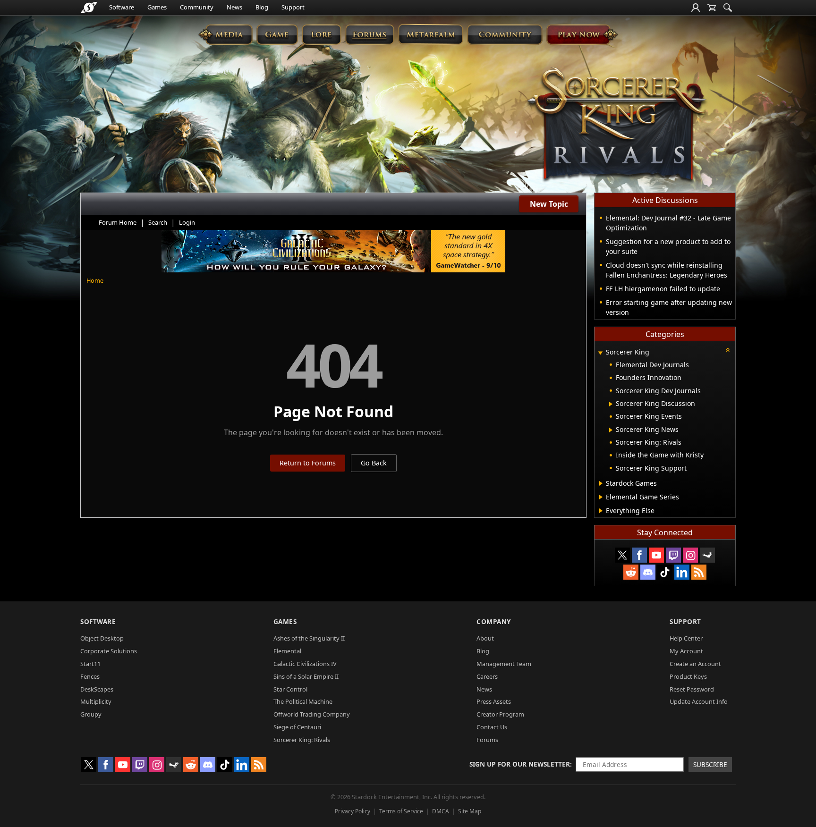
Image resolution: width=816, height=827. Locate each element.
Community (196, 7)
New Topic (549, 204)
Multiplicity (95, 701)
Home (94, 280)
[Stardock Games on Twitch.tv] (673, 555)
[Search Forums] (728, 7)
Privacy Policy (352, 811)
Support (293, 7)
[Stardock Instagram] (690, 555)
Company (493, 621)
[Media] (225, 34)
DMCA (440, 811)
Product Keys (688, 676)
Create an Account (695, 663)
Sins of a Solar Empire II (306, 676)
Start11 (90, 663)
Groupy (91, 714)
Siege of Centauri (297, 727)
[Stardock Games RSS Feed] (698, 572)
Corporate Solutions (108, 651)
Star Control (290, 689)
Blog (261, 7)
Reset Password (692, 689)
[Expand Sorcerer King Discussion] (610, 404)
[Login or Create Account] (695, 7)
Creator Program (500, 714)
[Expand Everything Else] (601, 510)
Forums (487, 739)
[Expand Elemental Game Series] (601, 497)
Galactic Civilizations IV (305, 663)
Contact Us (491, 727)
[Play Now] (582, 34)
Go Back (374, 462)
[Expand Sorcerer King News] (610, 430)
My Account (686, 651)
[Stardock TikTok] (664, 572)
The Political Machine (302, 701)
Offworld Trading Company (311, 714)
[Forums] (369, 34)
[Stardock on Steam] (707, 555)
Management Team (503, 663)
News (234, 7)
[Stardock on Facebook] (639, 555)
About (485, 638)
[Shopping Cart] (712, 7)
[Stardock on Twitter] (622, 555)
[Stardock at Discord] (647, 572)
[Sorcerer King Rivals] (617, 125)
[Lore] (321, 34)
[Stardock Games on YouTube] (656, 555)
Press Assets (493, 701)
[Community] (504, 34)
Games (157, 7)
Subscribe (710, 764)
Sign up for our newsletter (519, 763)
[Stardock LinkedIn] (681, 572)
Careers (487, 676)
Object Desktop (102, 638)
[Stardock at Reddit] (630, 572)
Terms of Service (401, 811)
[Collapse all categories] (727, 349)
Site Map (469, 811)
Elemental (287, 651)
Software (121, 7)
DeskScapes (96, 689)
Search (157, 222)
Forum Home (117, 222)
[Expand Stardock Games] (601, 483)
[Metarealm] (430, 34)
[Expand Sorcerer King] (600, 352)
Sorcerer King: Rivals (301, 739)
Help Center (686, 638)
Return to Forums (308, 462)
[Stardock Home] (89, 7)
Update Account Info (699, 701)
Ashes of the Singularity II (309, 638)
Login (187, 222)
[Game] (277, 34)
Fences (90, 676)
